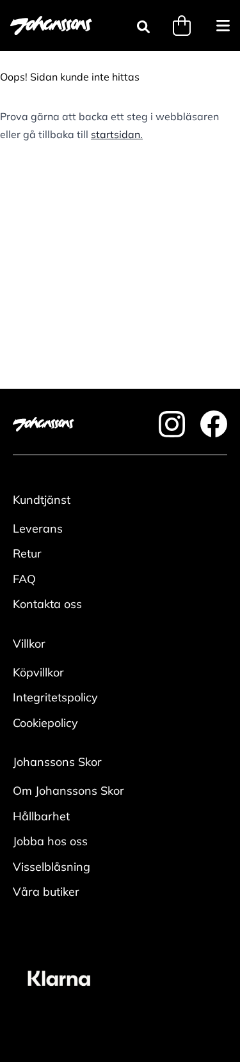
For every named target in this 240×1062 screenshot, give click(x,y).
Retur (27, 553)
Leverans (38, 528)
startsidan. (117, 134)
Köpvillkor (38, 672)
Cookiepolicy (45, 722)
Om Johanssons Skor (68, 790)
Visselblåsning (51, 866)
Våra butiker (46, 891)
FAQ (24, 579)
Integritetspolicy (55, 697)
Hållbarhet (41, 816)
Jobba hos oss (50, 841)
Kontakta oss (47, 604)
